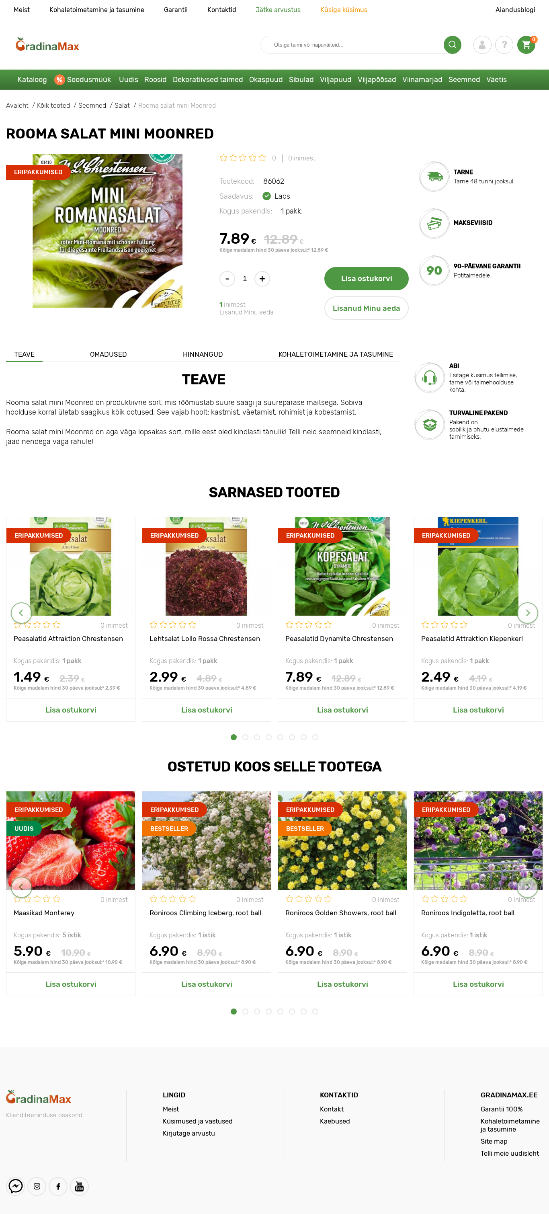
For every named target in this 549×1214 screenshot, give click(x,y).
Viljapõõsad (377, 79)
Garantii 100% (502, 1109)
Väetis (496, 79)
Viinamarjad (422, 79)
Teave (24, 354)
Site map (494, 1141)
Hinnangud (203, 354)
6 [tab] (292, 737)
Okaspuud (266, 79)
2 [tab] (245, 737)
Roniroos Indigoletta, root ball (467, 913)
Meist (22, 10)
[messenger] (15, 1186)
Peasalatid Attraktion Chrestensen (68, 639)
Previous (21, 613)
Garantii (176, 10)
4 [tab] (269, 737)
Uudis (128, 79)
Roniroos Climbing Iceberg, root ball (205, 913)
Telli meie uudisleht (510, 1153)
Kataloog (32, 79)
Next (527, 613)
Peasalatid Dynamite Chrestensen (339, 639)
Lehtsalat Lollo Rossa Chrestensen (205, 639)
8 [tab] (315, 737)
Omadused (108, 354)
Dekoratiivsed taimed (208, 79)
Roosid (155, 79)
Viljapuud (336, 79)
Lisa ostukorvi (366, 278)
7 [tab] (304, 737)
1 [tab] (234, 737)
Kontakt (332, 1109)
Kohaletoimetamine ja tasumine (96, 10)
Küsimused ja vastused (198, 1121)
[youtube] (79, 1186)
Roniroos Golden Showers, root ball (340, 913)
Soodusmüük (89, 79)
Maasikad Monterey (44, 913)
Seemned (464, 79)
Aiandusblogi (515, 10)
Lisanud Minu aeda (366, 308)
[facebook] (58, 1186)
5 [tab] (280, 737)
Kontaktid (221, 10)
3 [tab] (257, 737)
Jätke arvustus (278, 10)
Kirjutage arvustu (189, 1133)
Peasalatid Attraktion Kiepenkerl (472, 639)
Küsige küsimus (343, 10)
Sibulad (301, 79)
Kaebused (335, 1121)
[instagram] (36, 1186)
